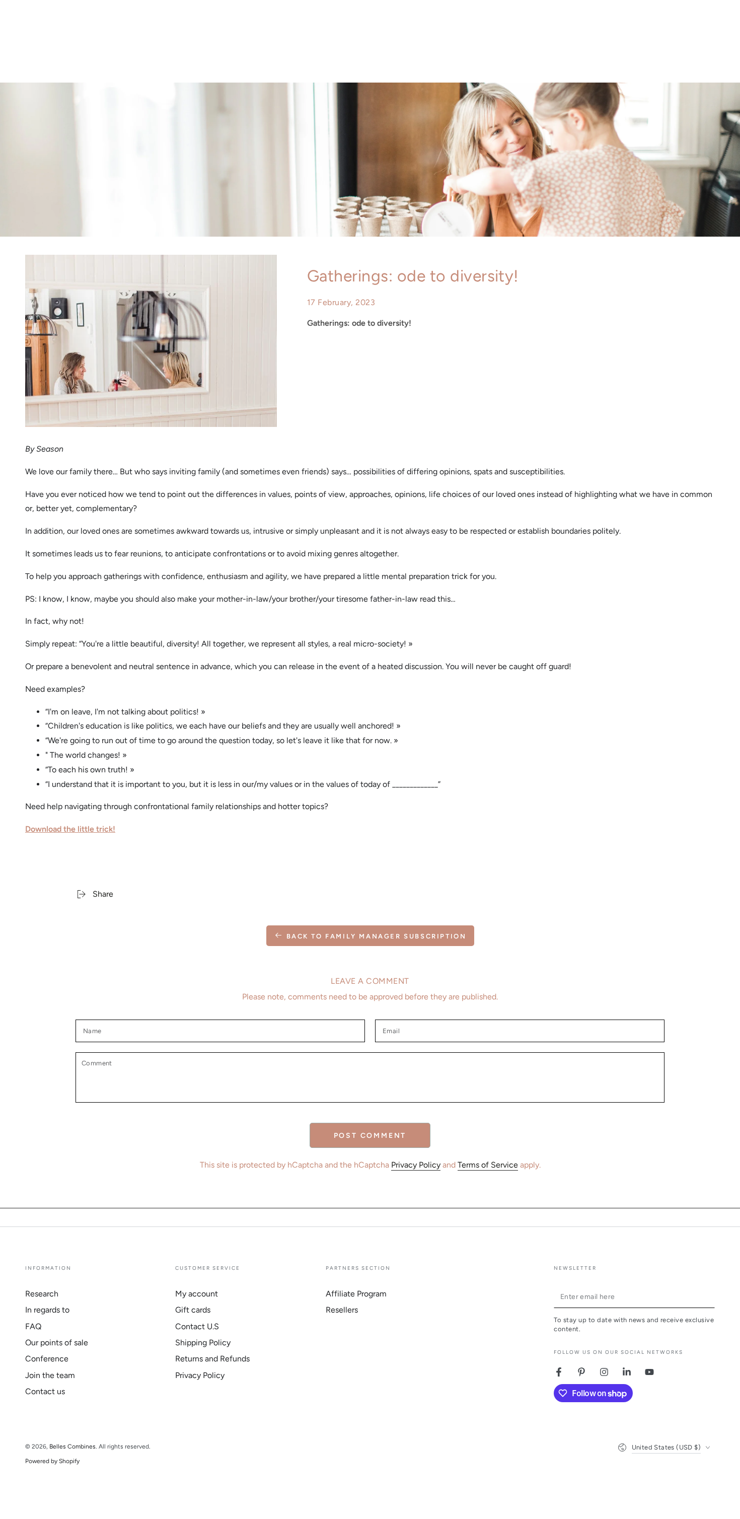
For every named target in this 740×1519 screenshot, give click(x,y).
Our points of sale (56, 1342)
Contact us (45, 1391)
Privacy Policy (415, 1165)
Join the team (50, 1375)
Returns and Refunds (212, 1358)
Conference (46, 1358)
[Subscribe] (709, 1296)
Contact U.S (197, 1326)
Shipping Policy (203, 1342)
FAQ (33, 1326)
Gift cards (192, 1310)
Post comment (370, 1135)
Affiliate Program (356, 1293)
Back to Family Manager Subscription (376, 936)
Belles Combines (72, 1446)
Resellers (342, 1310)
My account (196, 1293)
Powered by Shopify (52, 1461)
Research (41, 1293)
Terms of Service (488, 1165)
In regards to (47, 1310)
